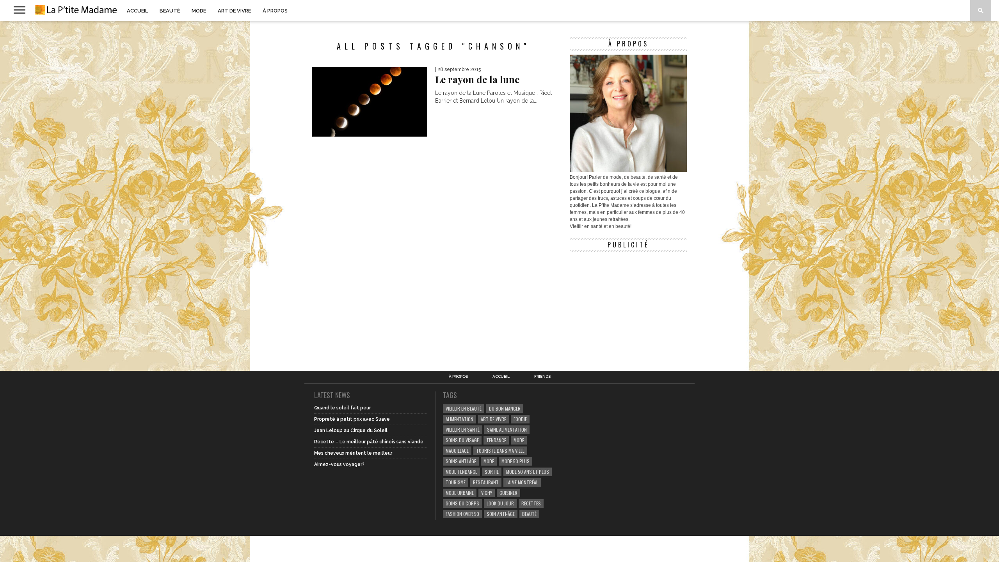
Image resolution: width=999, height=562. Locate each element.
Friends (542, 377)
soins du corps (462, 503)
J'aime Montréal (522, 482)
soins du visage (462, 440)
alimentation (459, 419)
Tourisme (456, 482)
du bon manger (505, 408)
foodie (520, 419)
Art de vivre (234, 11)
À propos (275, 11)
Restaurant (486, 482)
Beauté (170, 11)
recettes (531, 503)
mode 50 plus (515, 461)
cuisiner (508, 492)
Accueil (137, 11)
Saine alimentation (507, 429)
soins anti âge (461, 461)
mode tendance (461, 471)
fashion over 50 (462, 513)
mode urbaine (460, 492)
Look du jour (500, 503)
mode (519, 440)
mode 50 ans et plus (527, 471)
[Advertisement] (628, 304)
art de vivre (493, 419)
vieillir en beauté (464, 408)
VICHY (486, 492)
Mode (199, 11)
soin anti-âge (501, 513)
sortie (492, 471)
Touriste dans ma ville (500, 450)
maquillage (457, 450)
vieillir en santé (463, 429)
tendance (496, 440)
